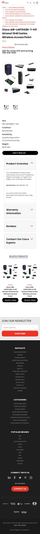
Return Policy (20, 377)
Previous (2, 270)
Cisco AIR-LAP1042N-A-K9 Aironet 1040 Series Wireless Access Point (10, 291)
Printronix (20, 461)
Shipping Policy (20, 379)
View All (20, 463)
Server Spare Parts (20, 352)
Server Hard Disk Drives (20, 360)
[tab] (20, 163)
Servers (20, 355)
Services (20, 366)
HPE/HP (20, 444)
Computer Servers (20, 406)
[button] (20, 489)
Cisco (20, 447)
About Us (20, 368)
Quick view (10, 300)
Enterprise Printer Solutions (20, 417)
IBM (20, 436)
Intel (20, 452)
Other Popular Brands (20, 420)
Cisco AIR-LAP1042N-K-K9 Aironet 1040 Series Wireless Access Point (30, 291)
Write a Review (8, 47)
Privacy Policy (20, 374)
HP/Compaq (20, 450)
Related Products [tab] (18, 256)
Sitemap (20, 390)
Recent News (20, 382)
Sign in (16, 388)
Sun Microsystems (20, 441)
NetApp (20, 458)
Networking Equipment (20, 414)
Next (37, 270)
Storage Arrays (20, 357)
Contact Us (20, 385)
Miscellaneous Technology (20, 423)
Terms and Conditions (20, 371)
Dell (20, 438)
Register (23, 388)
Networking (20, 363)
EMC (20, 455)
